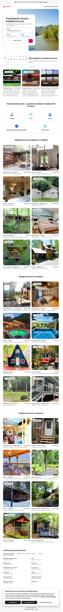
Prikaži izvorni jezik (42, 2)
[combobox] (19, 31)
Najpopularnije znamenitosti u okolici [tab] (26, 553)
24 (8, 59)
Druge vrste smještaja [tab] (8, 553)
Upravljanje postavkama (46, 602)
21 (20, 56)
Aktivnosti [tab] (40, 553)
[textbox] (12, 36)
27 (17, 59)
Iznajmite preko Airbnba (51, 6)
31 (8, 62)
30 (26, 59)
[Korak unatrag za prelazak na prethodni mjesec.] (8, 40)
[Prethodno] (28, 66)
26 (14, 59)
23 (26, 56)
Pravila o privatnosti (29, 609)
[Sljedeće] (34, 66)
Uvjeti (36, 609)
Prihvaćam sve (13, 602)
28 (20, 59)
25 (11, 59)
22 (23, 56)
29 (23, 59)
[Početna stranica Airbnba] (7, 6)
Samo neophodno (29, 602)
